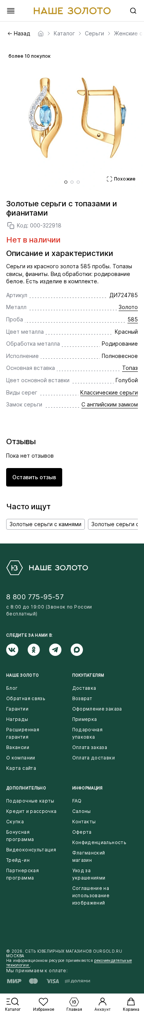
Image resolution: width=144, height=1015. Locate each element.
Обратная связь (25, 698)
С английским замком (109, 404)
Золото (128, 307)
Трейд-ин (18, 860)
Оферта (82, 832)
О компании (20, 758)
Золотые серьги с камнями (45, 524)
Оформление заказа (97, 709)
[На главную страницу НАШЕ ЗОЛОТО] (47, 567)
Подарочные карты (30, 801)
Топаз (130, 368)
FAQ (77, 801)
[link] (41, 33)
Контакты (84, 821)
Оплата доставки (93, 758)
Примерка (84, 719)
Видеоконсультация (31, 850)
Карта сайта (21, 768)
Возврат (82, 698)
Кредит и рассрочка (31, 811)
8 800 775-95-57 (35, 597)
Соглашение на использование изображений (91, 895)
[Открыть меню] (10, 10)
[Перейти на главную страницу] (72, 10)
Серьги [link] (94, 33)
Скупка (15, 821)
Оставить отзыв (34, 477)
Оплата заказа (90, 747)
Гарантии (17, 709)
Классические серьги (109, 392)
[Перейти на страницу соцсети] (17, 650)
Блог (12, 688)
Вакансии (17, 747)
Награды (17, 719)
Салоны (81, 811)
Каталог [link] (64, 33)
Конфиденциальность (99, 842)
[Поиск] (133, 10)
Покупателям (88, 675)
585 (132, 319)
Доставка (84, 688)
